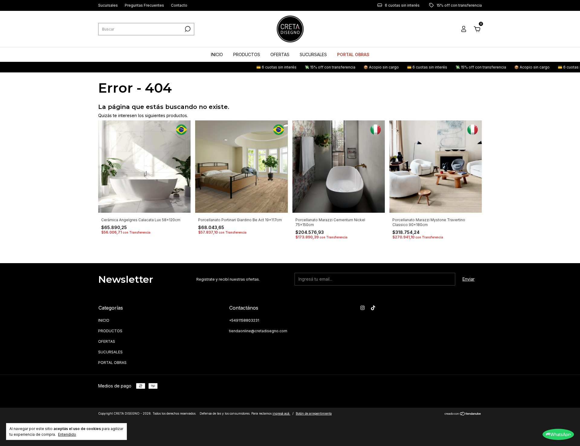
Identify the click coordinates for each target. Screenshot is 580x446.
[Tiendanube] (463, 414)
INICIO (217, 54)
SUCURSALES (313, 54)
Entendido (67, 434)
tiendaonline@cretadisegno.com (258, 331)
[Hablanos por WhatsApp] (558, 434)
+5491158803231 (244, 320)
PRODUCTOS (246, 54)
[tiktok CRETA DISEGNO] (373, 307)
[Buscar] (187, 29)
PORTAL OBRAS (353, 54)
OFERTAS (279, 54)
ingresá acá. (281, 413)
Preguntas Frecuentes (144, 5)
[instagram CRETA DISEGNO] (362, 307)
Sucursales (108, 5)
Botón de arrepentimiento (314, 413)
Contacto (179, 5)
